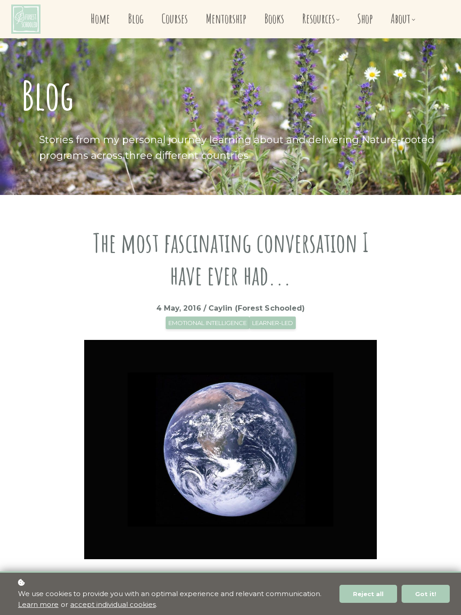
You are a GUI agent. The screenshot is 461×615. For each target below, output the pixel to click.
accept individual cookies (113, 604)
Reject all (368, 593)
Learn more (38, 604)
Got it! (425, 593)
